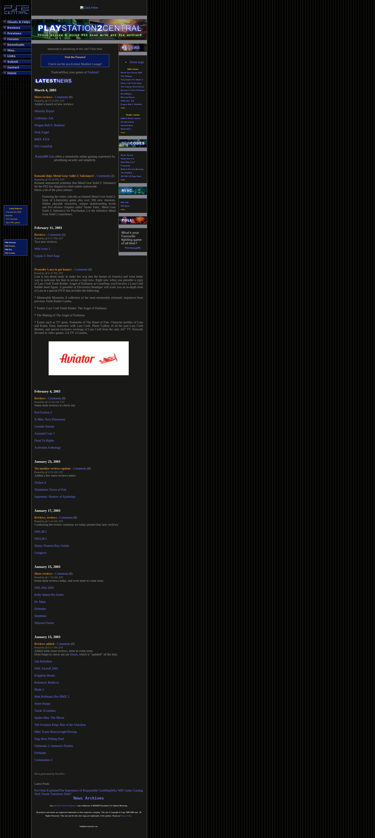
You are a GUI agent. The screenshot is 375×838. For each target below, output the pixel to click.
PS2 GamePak (43, 146)
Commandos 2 (43, 760)
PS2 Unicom (10, 243)
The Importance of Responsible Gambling (85, 790)
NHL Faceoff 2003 (46, 668)
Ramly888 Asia (44, 156)
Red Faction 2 (43, 412)
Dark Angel (41, 132)
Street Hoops (42, 703)
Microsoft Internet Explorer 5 (65, 806)
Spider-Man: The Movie (49, 717)
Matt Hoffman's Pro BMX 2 (51, 696)
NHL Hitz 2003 (44, 587)
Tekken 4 (40, 482)
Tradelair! (93, 72)
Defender (40, 608)
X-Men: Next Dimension (49, 419)
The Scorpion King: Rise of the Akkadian (60, 724)
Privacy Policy (126, 816)
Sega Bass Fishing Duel (49, 738)
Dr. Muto (40, 601)
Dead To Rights (44, 440)
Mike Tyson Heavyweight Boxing (55, 731)
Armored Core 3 (44, 433)
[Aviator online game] (89, 374)
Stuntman (40, 616)
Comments (61, 97)
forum (74, 654)
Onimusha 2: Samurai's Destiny (53, 745)
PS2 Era (8, 250)
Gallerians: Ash (43, 118)
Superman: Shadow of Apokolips (54, 496)
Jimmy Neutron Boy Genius (51, 545)
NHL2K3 (40, 531)
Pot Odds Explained (46, 790)
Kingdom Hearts (44, 675)
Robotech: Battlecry (46, 682)
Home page (137, 62)
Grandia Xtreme (44, 426)
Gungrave (40, 552)
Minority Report (44, 111)
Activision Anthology (47, 447)
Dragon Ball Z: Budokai (49, 125)
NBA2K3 (40, 538)
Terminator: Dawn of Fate (50, 489)
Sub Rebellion (43, 661)
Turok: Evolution (44, 710)
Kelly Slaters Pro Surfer (49, 594)
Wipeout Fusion (44, 623)
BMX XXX (41, 139)
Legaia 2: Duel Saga (47, 255)
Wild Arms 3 (42, 248)
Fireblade (40, 753)
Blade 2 (39, 689)
